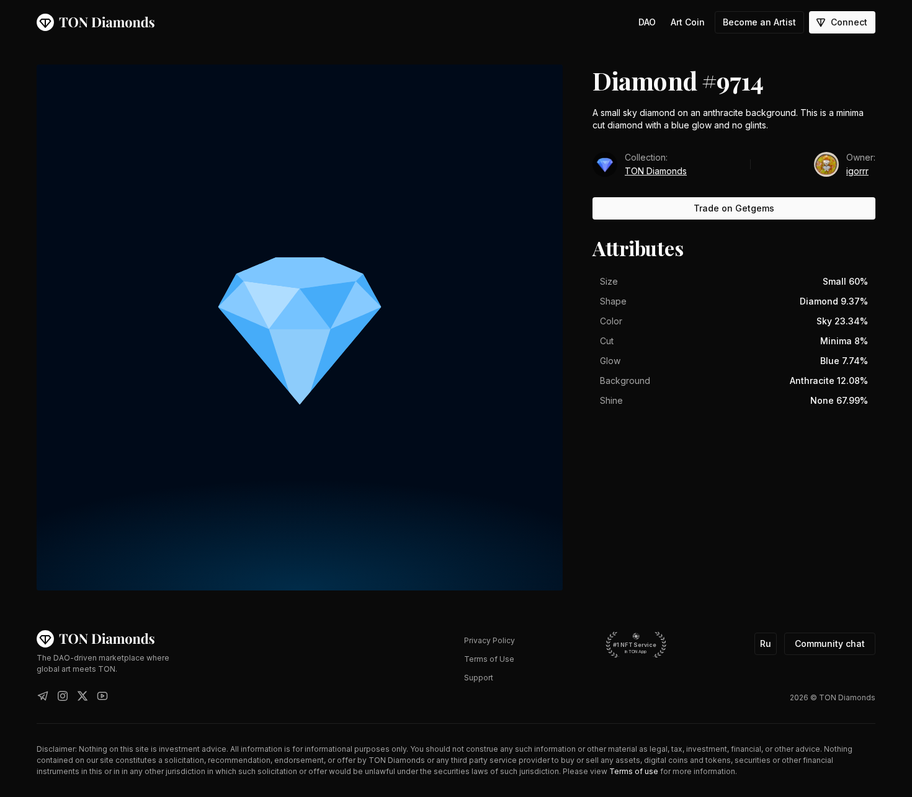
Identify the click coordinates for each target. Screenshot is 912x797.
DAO (647, 22)
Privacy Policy (489, 640)
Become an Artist (759, 22)
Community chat (830, 643)
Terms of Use (489, 659)
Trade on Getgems (734, 208)
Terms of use (633, 771)
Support (478, 677)
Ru (765, 643)
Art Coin (688, 22)
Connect (849, 22)
